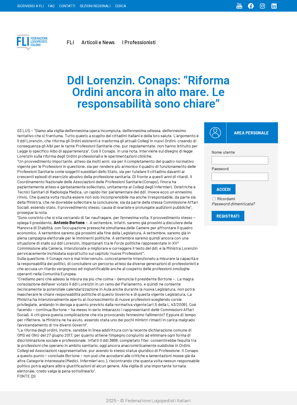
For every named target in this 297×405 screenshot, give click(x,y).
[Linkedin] (274, 6)
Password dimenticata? (233, 203)
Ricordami (226, 198)
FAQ (51, 6)
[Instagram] (262, 6)
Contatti (67, 6)
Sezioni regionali (95, 6)
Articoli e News (98, 42)
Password (220, 168)
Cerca (120, 6)
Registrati (227, 216)
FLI (70, 42)
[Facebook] (251, 6)
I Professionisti (139, 42)
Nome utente (223, 152)
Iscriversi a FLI (30, 6)
